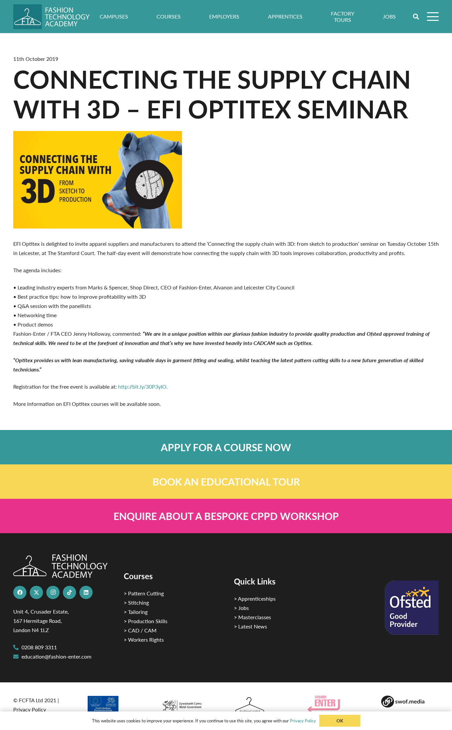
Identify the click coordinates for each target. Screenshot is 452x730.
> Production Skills (145, 621)
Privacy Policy (29, 709)
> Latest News (250, 626)
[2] (115, 706)
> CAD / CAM (140, 630)
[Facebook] (19, 592)
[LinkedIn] (86, 592)
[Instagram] (53, 592)
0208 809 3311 (39, 647)
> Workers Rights (144, 639)
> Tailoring (136, 612)
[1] (189, 704)
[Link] (226, 447)
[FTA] (56, 16)
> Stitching (136, 602)
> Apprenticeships (255, 598)
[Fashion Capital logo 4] (263, 705)
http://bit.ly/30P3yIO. (143, 386)
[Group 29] (336, 704)
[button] (416, 16)
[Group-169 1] (410, 702)
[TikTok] (69, 592)
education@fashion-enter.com (56, 656)
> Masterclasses (252, 617)
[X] (36, 592)
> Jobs (241, 608)
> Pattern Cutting (144, 593)
